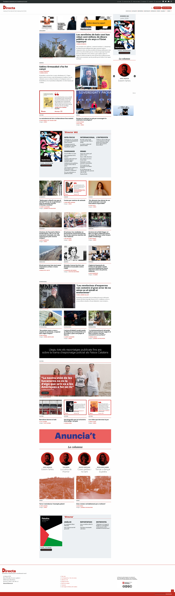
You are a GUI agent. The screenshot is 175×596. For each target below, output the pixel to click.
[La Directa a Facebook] (163, 1)
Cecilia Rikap (80, 122)
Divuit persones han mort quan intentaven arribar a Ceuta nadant (50, 267)
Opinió (158, 11)
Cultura (41, 115)
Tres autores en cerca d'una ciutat (85, 159)
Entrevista (153, 11)
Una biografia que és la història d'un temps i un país (75, 420)
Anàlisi (78, 115)
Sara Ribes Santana (70, 202)
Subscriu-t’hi (64, 579)
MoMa (70, 338)
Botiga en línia (126, 1)
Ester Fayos (92, 205)
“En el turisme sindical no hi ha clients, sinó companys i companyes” (71, 169)
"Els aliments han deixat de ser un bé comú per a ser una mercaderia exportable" (99, 202)
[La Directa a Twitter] (165, 1)
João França (92, 238)
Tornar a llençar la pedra (103, 470)
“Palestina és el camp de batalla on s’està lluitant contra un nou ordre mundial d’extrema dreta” (103, 526)
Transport (42, 228)
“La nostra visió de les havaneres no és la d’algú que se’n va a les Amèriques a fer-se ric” (57, 382)
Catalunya (5, 11)
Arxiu (45, 122)
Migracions (42, 261)
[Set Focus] (152, 8)
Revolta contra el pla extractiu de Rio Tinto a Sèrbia (86, 141)
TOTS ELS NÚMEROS (46, 165)
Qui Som (119, 1)
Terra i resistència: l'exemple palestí (52, 504)
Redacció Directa (81, 44)
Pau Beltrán (68, 238)
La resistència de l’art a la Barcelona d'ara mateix (56, 118)
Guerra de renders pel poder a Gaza (86, 154)
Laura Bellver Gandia (70, 270)
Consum (66, 197)
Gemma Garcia (44, 73)
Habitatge (91, 228)
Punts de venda (136, 1)
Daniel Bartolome (49, 337)
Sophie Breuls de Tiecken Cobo (48, 120)
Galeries (163, 11)
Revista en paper (65, 583)
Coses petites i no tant (84, 470)
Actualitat (134, 11)
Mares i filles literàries (86, 157)
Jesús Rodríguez (44, 240)
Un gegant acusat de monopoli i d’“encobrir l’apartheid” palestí (70, 146)
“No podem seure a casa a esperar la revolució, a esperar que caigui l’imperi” (49, 332)
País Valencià (10, 11)
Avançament (42, 30)
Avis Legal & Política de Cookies (69, 586)
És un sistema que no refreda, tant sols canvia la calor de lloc (87, 171)
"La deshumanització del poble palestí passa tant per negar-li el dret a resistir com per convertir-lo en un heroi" (100, 333)
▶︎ (135, 76)
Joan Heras (80, 506)
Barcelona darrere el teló (47, 419)
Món (25, 11)
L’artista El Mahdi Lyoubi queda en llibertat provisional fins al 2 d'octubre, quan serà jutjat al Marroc (75, 333)
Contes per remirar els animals (74, 200)
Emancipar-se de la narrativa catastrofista (86, 162)
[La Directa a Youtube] (168, 1)
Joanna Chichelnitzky (48, 57)
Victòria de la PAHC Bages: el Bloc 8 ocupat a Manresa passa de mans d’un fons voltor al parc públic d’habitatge (100, 234)
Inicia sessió (158, 1)
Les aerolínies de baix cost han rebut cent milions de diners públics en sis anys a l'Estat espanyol (93, 38)
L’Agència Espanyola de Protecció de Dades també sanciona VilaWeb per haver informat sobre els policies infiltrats (98, 268)
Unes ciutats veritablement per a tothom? (90, 504)
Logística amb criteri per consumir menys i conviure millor (70, 160)
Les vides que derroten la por (99, 419)
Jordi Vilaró (92, 421)
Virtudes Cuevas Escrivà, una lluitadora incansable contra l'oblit (74, 267)
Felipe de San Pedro (74, 271)
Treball (66, 228)
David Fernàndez (44, 71)
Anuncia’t (144, 1)
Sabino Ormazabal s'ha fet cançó (53, 67)
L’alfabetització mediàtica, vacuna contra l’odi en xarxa (71, 164)
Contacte (151, 1)
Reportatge (140, 11)
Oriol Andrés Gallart (83, 295)
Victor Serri (45, 308)
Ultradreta (42, 197)
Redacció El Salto (45, 270)
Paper (169, 11)
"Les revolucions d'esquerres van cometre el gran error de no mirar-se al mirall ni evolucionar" (93, 289)
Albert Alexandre (45, 207)
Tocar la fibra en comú (70, 153)
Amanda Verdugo (47, 397)
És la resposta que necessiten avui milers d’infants (86, 166)
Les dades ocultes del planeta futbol (85, 145)
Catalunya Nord (20, 11)
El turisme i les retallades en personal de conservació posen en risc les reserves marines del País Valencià (75, 234)
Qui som (63, 576)
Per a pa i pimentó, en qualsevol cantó (70, 173)
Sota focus (128, 11)
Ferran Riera (68, 423)
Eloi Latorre (43, 421)
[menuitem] (5, 11)
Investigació (147, 11)
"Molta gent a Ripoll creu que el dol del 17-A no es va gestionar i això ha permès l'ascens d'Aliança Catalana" (50, 203)
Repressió (91, 261)
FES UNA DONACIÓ (167, 7)
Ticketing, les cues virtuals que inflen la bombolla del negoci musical (71, 141)
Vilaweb (95, 274)
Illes (15, 11)
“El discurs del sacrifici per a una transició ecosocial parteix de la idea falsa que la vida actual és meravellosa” (103, 142)
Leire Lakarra (44, 506)
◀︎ (114, 76)
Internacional (43, 281)
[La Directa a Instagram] (171, 1)
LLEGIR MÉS (45, 393)
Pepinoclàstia (83, 174)
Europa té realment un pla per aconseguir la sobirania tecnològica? (91, 119)
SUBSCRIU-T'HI (157, 7)
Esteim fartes (47, 469)
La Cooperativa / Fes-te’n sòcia (68, 578)
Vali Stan (79, 123)
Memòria (41, 62)
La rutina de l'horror (66, 470)
